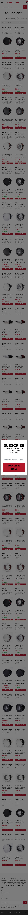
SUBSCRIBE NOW (14, 467)
